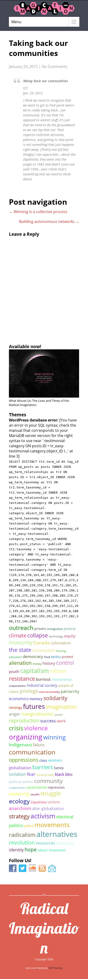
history (48, 663)
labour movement (51, 850)
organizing (25, 736)
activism (43, 815)
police (29, 826)
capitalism (34, 670)
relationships (62, 679)
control (65, 662)
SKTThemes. (56, 968)
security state (45, 775)
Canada (42, 642)
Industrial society (42, 685)
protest (67, 656)
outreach (21, 628)
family (59, 768)
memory (36, 699)
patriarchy (70, 691)
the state (20, 650)
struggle (50, 793)
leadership (19, 794)
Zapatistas (39, 802)
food (47, 657)
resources (45, 843)
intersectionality (49, 692)
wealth (35, 794)
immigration (55, 629)
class (43, 760)
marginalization (37, 714)
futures (34, 706)
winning (54, 737)
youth (14, 671)
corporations (17, 686)
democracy (33, 656)
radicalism (22, 835)
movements (52, 824)
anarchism (20, 808)
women (55, 760)
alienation (20, 663)
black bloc (64, 774)
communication (32, 752)
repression (56, 787)
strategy (19, 816)
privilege (29, 691)
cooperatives (17, 788)
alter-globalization (48, 808)
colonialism (61, 643)
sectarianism (37, 787)
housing (61, 651)
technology (56, 636)
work (61, 721)
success (48, 721)
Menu (16, 21)
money (37, 664)
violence (36, 728)
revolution (22, 842)
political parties (21, 782)
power (59, 715)
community (48, 781)
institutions (65, 843)
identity (16, 850)
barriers (42, 767)
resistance (22, 678)
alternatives (56, 834)
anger (14, 714)
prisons (40, 628)
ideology (15, 707)
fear (31, 774)
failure (38, 744)
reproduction (24, 720)
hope (31, 849)
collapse (37, 635)
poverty (70, 628)
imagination (61, 706)
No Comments (54, 66)
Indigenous (20, 744)
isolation (17, 774)
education (15, 657)
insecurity (21, 642)
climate (17, 635)
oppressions (23, 759)
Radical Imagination (44, 927)
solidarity (55, 698)
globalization (20, 767)
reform (58, 671)
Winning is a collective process (38, 211)
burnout (43, 679)
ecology (19, 801)
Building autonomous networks (49, 221)
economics (19, 698)
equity (70, 636)
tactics (56, 656)
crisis (16, 728)
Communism (43, 650)
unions (54, 802)
